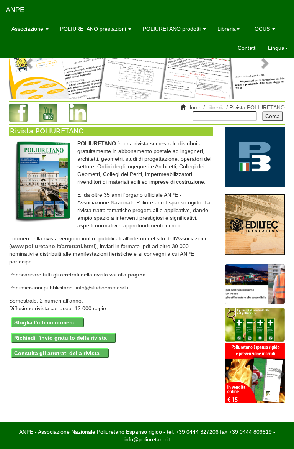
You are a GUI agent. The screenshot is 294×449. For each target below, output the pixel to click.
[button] (30, 63)
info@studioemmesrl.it (103, 288)
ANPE (15, 9)
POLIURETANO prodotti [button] (172, 29)
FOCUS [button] (261, 29)
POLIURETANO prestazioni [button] (93, 29)
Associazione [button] (28, 29)
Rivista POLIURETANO (257, 107)
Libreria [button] (226, 29)
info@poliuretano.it (147, 439)
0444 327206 (202, 432)
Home (194, 107)
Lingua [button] (276, 48)
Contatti (247, 48)
